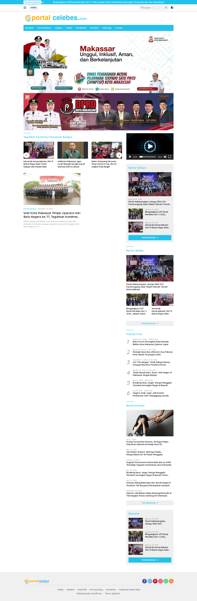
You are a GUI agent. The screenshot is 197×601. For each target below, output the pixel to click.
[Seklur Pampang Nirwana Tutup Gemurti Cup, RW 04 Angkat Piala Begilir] (106, 150)
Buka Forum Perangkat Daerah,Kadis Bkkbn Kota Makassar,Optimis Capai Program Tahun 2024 (151, 343)
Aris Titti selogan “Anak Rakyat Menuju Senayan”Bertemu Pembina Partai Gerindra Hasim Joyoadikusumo (151, 363)
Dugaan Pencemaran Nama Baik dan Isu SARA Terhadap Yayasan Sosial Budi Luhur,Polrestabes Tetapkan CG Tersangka (149, 463)
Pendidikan (81, 28)
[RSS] (171, 581)
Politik (69, 28)
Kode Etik (82, 589)
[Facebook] (144, 581)
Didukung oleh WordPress (89, 593)
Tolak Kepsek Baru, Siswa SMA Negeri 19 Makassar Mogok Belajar (152, 373)
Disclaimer (111, 589)
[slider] (147, 157)
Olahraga (106, 28)
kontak (119, 28)
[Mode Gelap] (172, 7)
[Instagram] (160, 581)
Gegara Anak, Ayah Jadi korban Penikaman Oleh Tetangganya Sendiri (151, 394)
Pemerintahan (44, 28)
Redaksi (70, 589)
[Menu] (25, 7)
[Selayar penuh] (169, 156)
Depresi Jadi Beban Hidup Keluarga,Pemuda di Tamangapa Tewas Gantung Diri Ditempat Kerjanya (148, 494)
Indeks (33, 7)
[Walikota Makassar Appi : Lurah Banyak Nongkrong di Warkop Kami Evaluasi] (73, 150)
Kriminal (94, 28)
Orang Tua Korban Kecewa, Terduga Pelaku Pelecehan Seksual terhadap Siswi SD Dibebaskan (147, 443)
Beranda (29, 28)
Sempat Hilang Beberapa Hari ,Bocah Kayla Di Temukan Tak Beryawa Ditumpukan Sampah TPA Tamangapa (148, 484)
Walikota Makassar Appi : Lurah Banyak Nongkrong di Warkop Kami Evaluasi (71, 164)
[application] (149, 146)
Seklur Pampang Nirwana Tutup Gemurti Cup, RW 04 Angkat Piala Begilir (104, 164)
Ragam (58, 28)
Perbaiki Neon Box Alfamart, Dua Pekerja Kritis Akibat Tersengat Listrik (152, 353)
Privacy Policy (96, 589)
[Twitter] (150, 581)
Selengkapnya (149, 237)
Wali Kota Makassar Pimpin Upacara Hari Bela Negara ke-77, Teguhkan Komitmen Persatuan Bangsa (52, 216)
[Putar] (130, 156)
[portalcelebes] (56, 17)
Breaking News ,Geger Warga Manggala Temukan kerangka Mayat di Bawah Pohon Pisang (152, 384)
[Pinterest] (155, 581)
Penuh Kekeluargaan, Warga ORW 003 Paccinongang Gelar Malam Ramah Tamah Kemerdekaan (149, 203)
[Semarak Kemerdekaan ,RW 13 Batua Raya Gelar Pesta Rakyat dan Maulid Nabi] (39, 150)
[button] (166, 7)
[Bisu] (165, 156)
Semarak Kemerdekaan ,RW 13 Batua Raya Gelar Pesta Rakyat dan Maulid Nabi (38, 164)
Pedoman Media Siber (129, 589)
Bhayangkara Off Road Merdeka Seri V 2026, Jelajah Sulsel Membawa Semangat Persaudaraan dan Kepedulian (63, 2)
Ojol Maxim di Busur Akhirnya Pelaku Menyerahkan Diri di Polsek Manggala (144, 453)
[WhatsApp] (166, 581)
